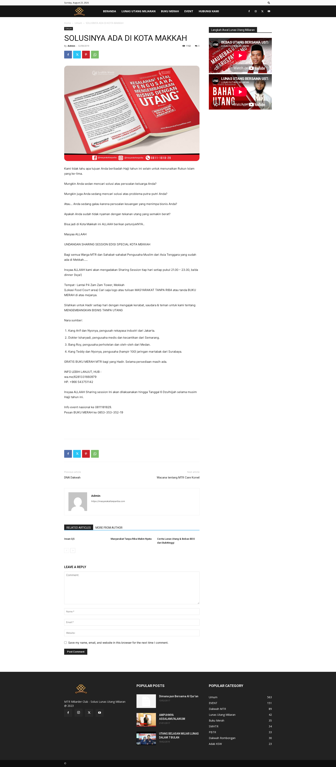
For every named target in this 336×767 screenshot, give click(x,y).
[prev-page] (66, 550)
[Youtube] (269, 11)
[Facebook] (249, 11)
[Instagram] (256, 11)
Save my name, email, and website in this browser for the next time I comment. (118, 642)
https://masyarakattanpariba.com (108, 501)
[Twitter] (262, 11)
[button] (269, 2)
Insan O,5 (69, 538)
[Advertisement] (131, 426)
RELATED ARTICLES (78, 527)
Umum (78, 23)
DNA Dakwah (72, 477)
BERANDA (109, 11)
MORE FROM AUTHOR (108, 527)
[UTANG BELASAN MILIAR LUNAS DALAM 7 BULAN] (146, 738)
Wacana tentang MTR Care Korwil (178, 477)
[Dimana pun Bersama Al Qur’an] (146, 701)
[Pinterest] (86, 54)
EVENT (188, 11)
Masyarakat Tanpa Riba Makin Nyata (131, 538)
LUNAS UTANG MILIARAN (139, 11)
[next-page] (72, 550)
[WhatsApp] (95, 54)
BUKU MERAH (170, 11)
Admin (71, 45)
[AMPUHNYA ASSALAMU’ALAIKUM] (146, 719)
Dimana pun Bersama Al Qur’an (178, 696)
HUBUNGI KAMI (209, 11)
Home (67, 23)
